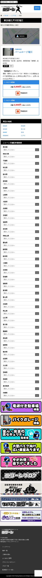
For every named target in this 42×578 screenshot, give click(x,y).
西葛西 (23, 126)
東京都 (6, 15)
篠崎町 (5, 132)
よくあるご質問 (6, 558)
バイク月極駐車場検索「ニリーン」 (10, 531)
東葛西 (5, 129)
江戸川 (23, 135)
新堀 (22, 132)
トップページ (6, 546)
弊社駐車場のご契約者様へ (8, 2)
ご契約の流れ (6, 554)
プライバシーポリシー (8, 562)
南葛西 (5, 126)
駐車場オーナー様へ (8, 570)
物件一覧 (5, 550)
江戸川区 (13, 15)
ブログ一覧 (5, 566)
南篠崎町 (6, 135)
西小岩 (23, 129)
